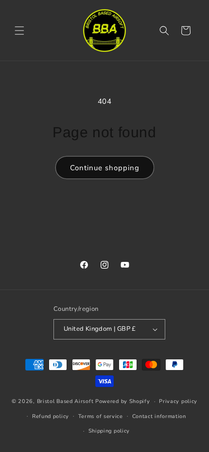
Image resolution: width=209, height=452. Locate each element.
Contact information (159, 416)
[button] (19, 30)
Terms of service (100, 416)
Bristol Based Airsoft (65, 401)
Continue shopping (104, 168)
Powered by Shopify (122, 401)
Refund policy (50, 416)
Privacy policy (178, 401)
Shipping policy (109, 431)
